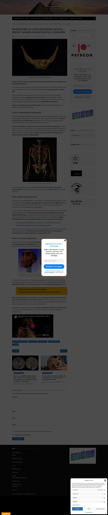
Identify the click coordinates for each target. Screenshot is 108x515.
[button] (105, 480)
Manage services (76, 504)
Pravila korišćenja (88, 512)
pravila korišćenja (49, 272)
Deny (89, 508)
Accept (77, 508)
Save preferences (100, 508)
